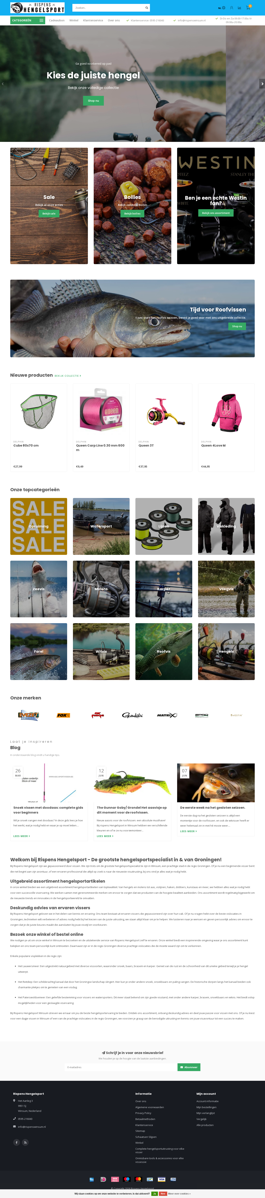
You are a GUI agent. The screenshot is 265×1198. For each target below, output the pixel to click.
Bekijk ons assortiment (216, 213)
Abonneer (190, 1067)
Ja (154, 1193)
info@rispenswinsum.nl (32, 1127)
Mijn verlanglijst (206, 1113)
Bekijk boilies (132, 213)
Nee (163, 1193)
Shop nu (132, 100)
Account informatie (208, 1101)
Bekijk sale (48, 213)
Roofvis (139, 625)
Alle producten (205, 1125)
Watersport (79, 499)
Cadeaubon (57, 20)
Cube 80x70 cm (26, 445)
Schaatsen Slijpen (146, 1137)
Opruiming (16, 499)
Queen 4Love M (213, 445)
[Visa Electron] (173, 1179)
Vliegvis (202, 562)
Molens (77, 562)
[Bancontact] (150, 1179)
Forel (13, 625)
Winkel (73, 20)
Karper (139, 562)
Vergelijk (202, 1119)
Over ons (114, 20)
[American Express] (92, 1179)
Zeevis (14, 562)
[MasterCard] (138, 1179)
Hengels (203, 625)
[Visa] (161, 1179)
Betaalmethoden (145, 1119)
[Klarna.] (115, 1179)
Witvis (76, 625)
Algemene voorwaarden (149, 1107)
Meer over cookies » (179, 1193)
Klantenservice (93, 20)
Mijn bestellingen (207, 1107)
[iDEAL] (103, 1179)
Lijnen (138, 499)
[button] (3, 83)
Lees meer (21, 836)
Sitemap (140, 1131)
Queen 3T (146, 445)
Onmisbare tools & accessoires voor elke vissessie (159, 1160)
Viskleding (204, 499)
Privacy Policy (143, 1113)
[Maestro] (127, 1179)
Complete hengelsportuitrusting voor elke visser (159, 1150)
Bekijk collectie (67, 376)
